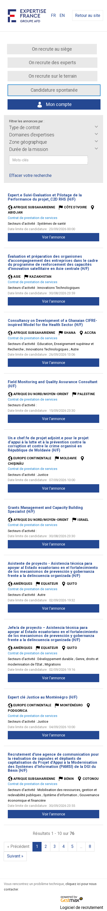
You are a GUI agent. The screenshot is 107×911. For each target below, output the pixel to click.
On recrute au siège (52, 49)
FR (53, 15)
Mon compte (58, 104)
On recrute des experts (52, 62)
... (81, 846)
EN (62, 15)
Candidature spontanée (54, 90)
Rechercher (91, 160)
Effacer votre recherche (30, 175)
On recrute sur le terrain (53, 76)
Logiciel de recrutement (81, 907)
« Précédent (18, 846)
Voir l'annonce (53, 237)
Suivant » (15, 856)
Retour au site (87, 15)
